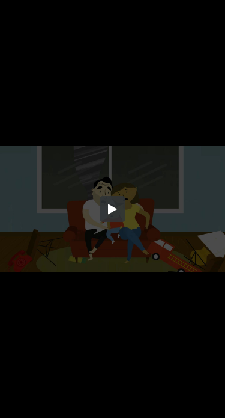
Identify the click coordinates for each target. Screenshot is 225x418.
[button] (113, 209)
